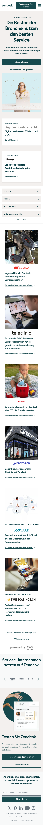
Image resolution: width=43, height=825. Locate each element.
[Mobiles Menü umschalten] (39, 5)
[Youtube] (27, 808)
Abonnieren (21, 799)
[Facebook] (15, 808)
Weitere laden (21, 639)
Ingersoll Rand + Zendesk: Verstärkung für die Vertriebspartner (18, 276)
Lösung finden (21, 62)
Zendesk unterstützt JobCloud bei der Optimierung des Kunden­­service (21, 538)
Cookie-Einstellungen (23, 817)
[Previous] (38, 679)
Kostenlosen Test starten (21, 757)
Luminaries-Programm (21, 70)
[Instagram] (33, 808)
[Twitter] (9, 808)
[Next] (5, 679)
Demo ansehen (21, 765)
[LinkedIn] (21, 808)
